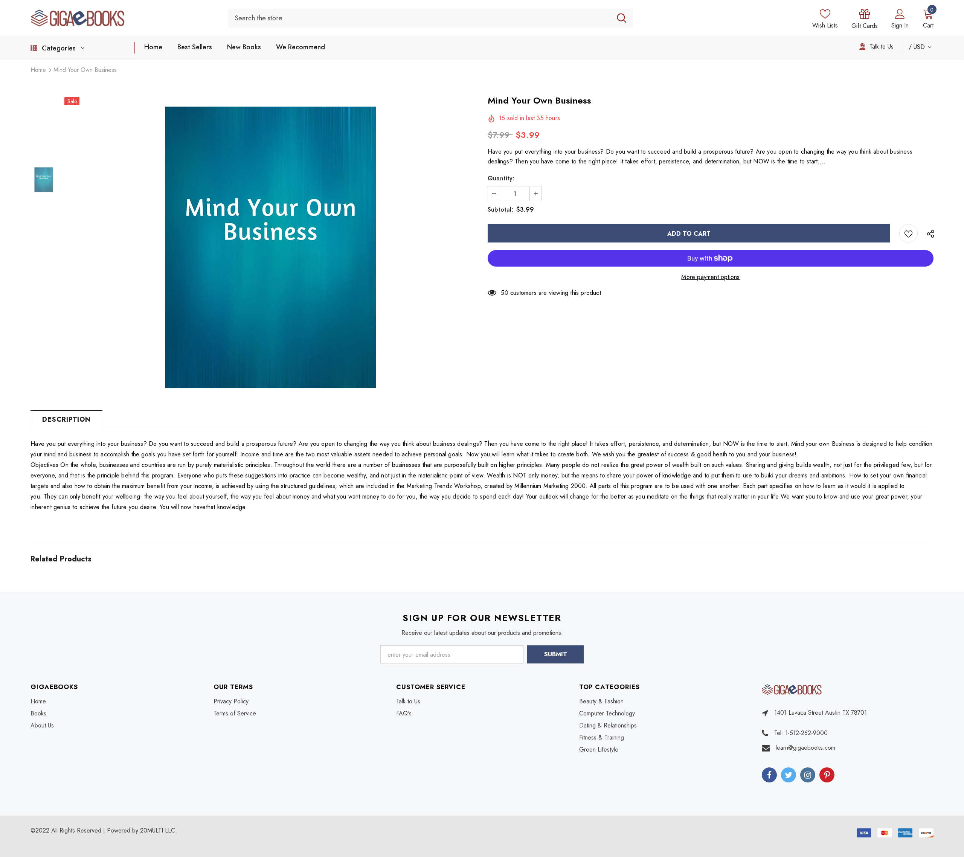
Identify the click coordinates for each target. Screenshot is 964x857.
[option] (270, 247)
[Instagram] (807, 774)
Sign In (900, 25)
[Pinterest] (826, 774)
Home (38, 70)
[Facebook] (769, 774)
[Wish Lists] (908, 233)
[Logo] (124, 17)
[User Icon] (900, 13)
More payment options (710, 277)
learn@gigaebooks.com (805, 747)
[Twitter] (788, 774)
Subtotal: (500, 209)
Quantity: (501, 178)
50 (504, 292)
